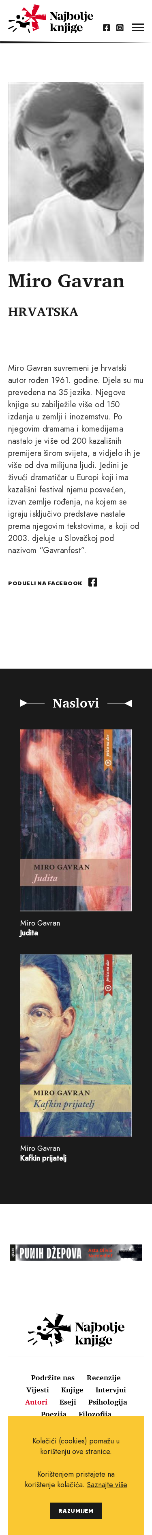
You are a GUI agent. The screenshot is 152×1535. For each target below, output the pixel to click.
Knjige (72, 1389)
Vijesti (37, 1389)
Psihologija (107, 1402)
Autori (36, 1402)
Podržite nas (53, 1377)
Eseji (68, 1402)
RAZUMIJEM (75, 1510)
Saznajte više (107, 1484)
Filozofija (95, 1414)
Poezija (53, 1414)
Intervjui (111, 1389)
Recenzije (104, 1377)
